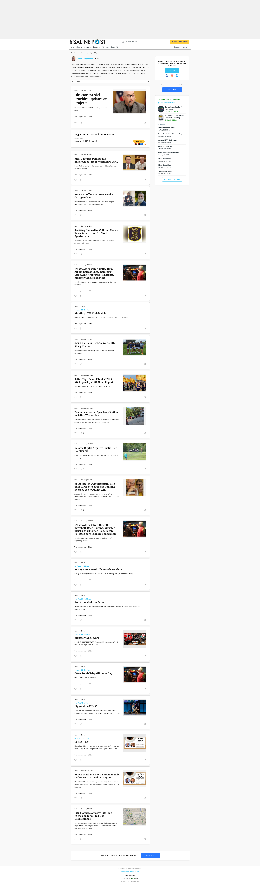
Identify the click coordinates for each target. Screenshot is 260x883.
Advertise (105, 47)
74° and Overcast (131, 42)
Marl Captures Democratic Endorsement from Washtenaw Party (96, 160)
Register (177, 47)
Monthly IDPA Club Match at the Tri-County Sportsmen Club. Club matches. (101, 318)
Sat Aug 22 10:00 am (82, 310)
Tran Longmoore (80, 117)
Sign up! (172, 70)
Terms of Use (125, 881)
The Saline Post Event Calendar (169, 99)
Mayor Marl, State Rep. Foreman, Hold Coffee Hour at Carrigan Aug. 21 (97, 776)
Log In (185, 47)
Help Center (134, 872)
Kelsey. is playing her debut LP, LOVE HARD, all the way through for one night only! (104, 574)
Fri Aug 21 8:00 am (81, 739)
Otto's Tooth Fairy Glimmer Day (93, 673)
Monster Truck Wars (86, 637)
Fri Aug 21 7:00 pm (81, 566)
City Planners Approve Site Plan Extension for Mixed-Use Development (93, 815)
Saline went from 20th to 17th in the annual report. (92, 386)
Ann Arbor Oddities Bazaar (90, 602)
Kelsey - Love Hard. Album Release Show (98, 569)
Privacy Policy (135, 881)
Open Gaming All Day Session (85, 678)
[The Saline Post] (87, 42)
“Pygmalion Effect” (85, 706)
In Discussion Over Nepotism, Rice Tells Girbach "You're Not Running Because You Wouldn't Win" (94, 486)
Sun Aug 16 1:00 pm (81, 703)
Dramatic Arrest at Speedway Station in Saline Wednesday (96, 414)
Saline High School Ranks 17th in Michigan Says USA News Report (93, 381)
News (72, 47)
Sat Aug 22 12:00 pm (82, 635)
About (112, 47)
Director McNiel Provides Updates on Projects (90, 99)
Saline (76, 90)
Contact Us (125, 872)
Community (87, 47)
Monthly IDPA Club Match (90, 313)
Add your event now (172, 179)
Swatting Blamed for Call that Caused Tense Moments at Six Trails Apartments (96, 233)
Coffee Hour (81, 741)
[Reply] (81, 123)
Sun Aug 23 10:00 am (82, 599)
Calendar (78, 47)
